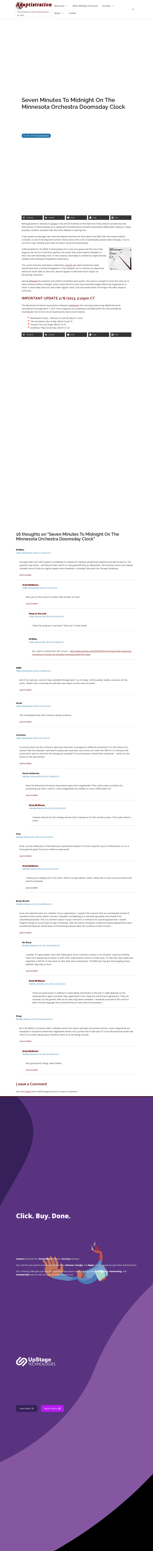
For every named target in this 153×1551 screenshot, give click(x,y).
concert (68, 265)
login (28, 1091)
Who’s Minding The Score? (85, 5)
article (54, 223)
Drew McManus (43, 136)
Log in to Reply (25, 575)
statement (74, 305)
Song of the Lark (37, 613)
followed (33, 281)
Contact (72, 13)
